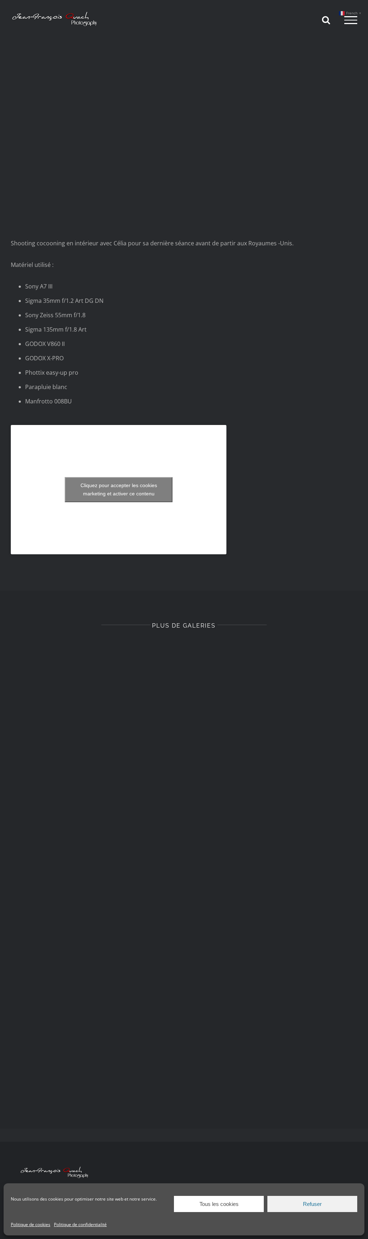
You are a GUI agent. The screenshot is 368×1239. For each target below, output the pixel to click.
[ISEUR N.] (274, 712)
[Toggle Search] (326, 19)
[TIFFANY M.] (94, 712)
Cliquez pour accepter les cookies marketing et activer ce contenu (118, 489)
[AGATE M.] (274, 860)
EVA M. (94, 927)
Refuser (312, 1204)
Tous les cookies (219, 1204)
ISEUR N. (273, 779)
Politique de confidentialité (80, 1224)
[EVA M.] (94, 860)
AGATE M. (274, 927)
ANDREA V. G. (94, 1074)
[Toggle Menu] (350, 20)
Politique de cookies (30, 1224)
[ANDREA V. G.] (94, 1007)
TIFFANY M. (94, 779)
